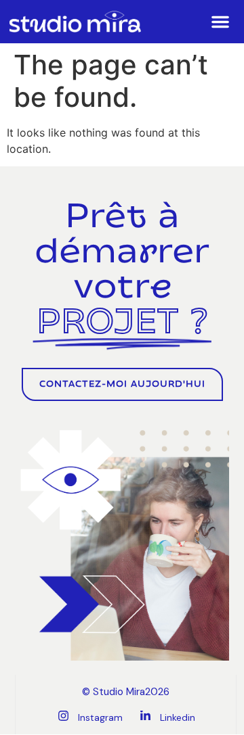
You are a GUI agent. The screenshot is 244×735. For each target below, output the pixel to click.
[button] (220, 21)
